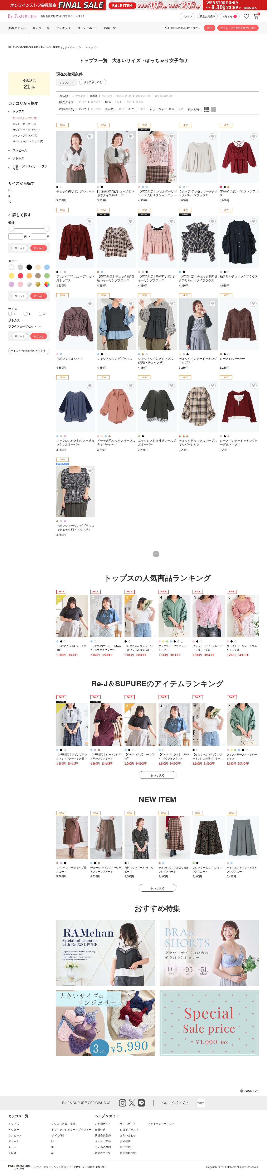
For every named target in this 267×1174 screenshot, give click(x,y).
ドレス (12, 1153)
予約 (128, 102)
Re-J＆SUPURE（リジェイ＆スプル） (63, 47)
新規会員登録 (207, 16)
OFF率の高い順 (163, 96)
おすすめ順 (79, 96)
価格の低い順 (123, 96)
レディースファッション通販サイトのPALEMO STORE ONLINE (70, 1167)
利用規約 (125, 1147)
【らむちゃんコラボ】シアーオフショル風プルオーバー (140, 650)
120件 (141, 109)
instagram (122, 1103)
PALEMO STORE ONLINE (23, 47)
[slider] (11, 228)
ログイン (187, 16)
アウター (13, 1129)
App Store (201, 1103)
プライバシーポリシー (161, 1123)
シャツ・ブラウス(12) (25, 135)
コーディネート (87, 28)
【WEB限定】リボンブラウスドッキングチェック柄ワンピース (71, 758)
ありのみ (96, 109)
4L (9, 201)
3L (9, 196)
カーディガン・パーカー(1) (28, 141)
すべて (82, 102)
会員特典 (100, 1129)
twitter (132, 1103)
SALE (118, 102)
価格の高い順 (143, 96)
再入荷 (139, 102)
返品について (103, 1153)
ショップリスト (129, 1129)
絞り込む (39, 248)
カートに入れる (256, 16)
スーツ (12, 1147)
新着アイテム (17, 28)
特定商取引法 (128, 1153)
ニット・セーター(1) (24, 123)
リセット (20, 248)
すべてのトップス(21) (25, 118)
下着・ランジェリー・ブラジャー (71, 1129)
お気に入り (246, 16)
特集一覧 (110, 28)
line (141, 1103)
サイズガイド (128, 1123)
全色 (180, 109)
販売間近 (96, 102)
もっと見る (157, 775)
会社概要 (125, 1141)
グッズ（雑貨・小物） (64, 1123)
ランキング (63, 28)
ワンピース (15, 1135)
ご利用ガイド (103, 1123)
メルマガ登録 (103, 1141)
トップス (93, 47)
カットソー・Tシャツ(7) (26, 129)
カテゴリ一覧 (41, 28)
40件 (121, 109)
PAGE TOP (251, 1090)
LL (9, 190)
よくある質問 (103, 1147)
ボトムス (13, 1141)
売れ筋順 (107, 96)
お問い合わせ (128, 1135)
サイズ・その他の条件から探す (238, 27)
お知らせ (229, 16)
